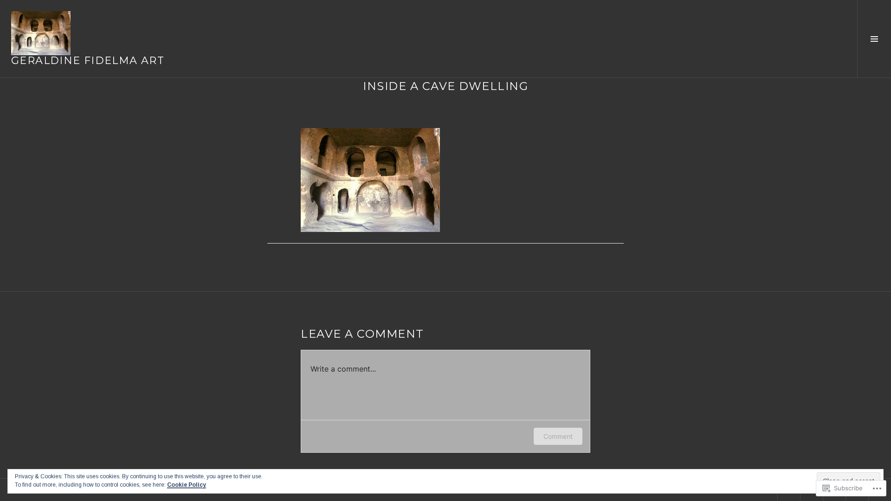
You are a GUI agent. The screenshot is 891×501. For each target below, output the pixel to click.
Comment (558, 436)
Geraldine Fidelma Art (87, 60)
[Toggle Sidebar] (874, 38)
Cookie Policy (186, 485)
